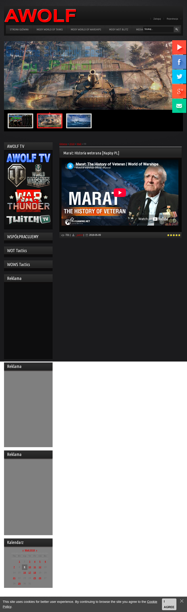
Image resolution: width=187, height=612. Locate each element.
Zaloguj (157, 19)
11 (35, 567)
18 (34, 572)
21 (14, 578)
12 (40, 567)
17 (29, 572)
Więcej (165, 104)
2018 (72, 144)
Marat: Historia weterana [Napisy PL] (91, 153)
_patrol (79, 235)
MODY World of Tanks (50, 29)
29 (19, 583)
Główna (63, 144)
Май (79, 144)
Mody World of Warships (86, 29)
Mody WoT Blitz (118, 29)
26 (40, 578)
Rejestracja (172, 19)
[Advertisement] (27, 320)
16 (24, 572)
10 (29, 567)
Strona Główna (19, 29)
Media (139, 29)
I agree (169, 604)
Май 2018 (30, 550)
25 (34, 578)
